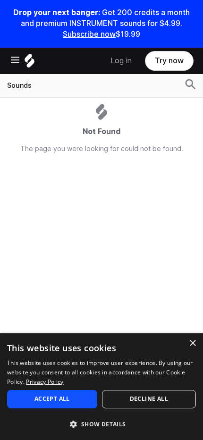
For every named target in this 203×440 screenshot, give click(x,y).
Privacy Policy (44, 382)
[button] (101, 423)
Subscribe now (89, 34)
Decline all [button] (149, 399)
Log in (121, 60)
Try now (169, 60)
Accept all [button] (52, 399)
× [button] (192, 343)
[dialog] (101, 386)
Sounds (19, 85)
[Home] (29, 63)
